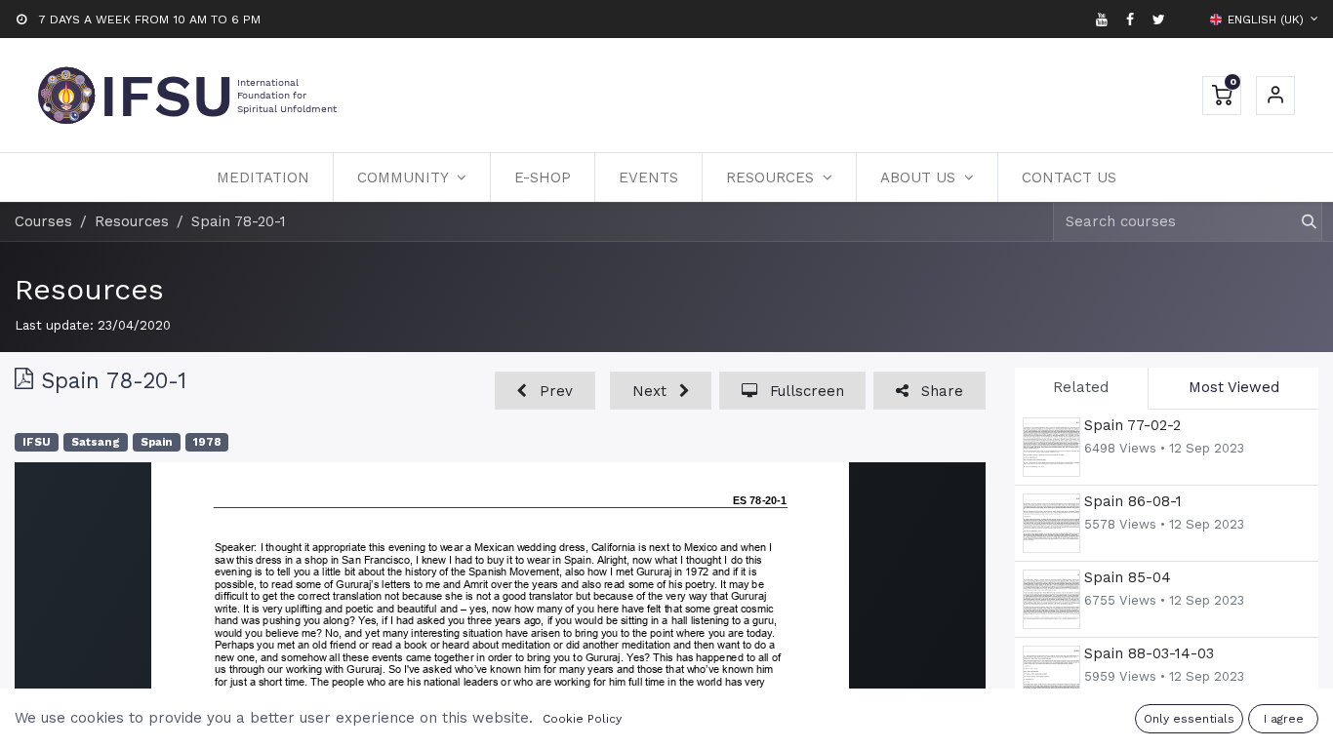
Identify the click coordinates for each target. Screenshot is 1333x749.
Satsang (95, 442)
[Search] (1300, 222)
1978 (207, 442)
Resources (89, 289)
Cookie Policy (582, 719)
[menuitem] (263, 177)
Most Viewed (1234, 387)
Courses (43, 221)
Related (1081, 387)
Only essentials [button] (1189, 719)
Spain (157, 442)
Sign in (1275, 95)
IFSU (36, 442)
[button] (545, 391)
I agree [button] (1284, 719)
